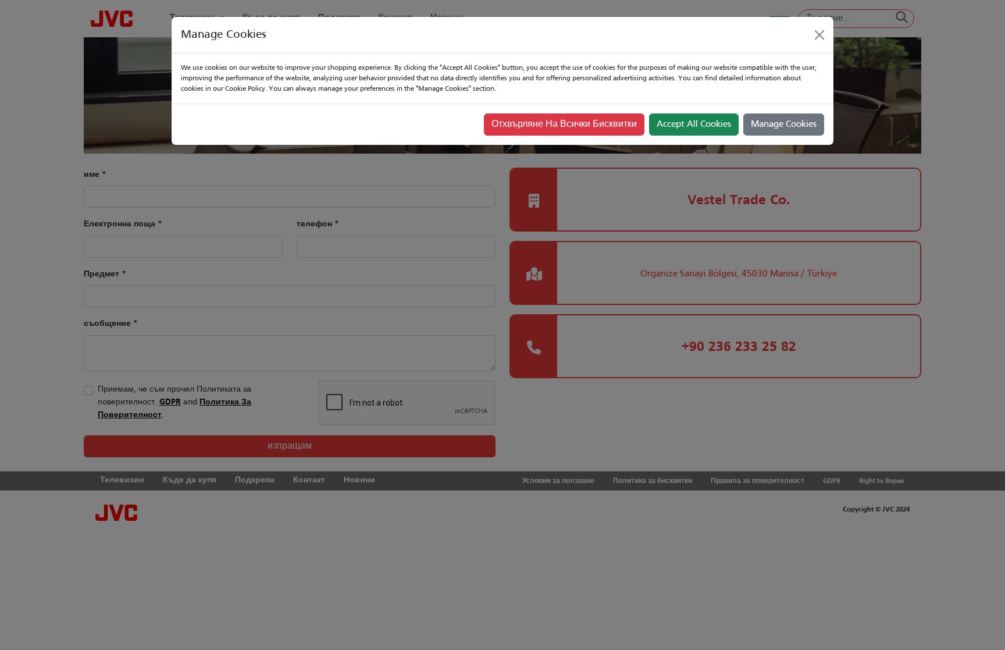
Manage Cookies (784, 124)
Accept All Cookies (694, 124)
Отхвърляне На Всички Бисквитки (564, 124)
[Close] (819, 35)
